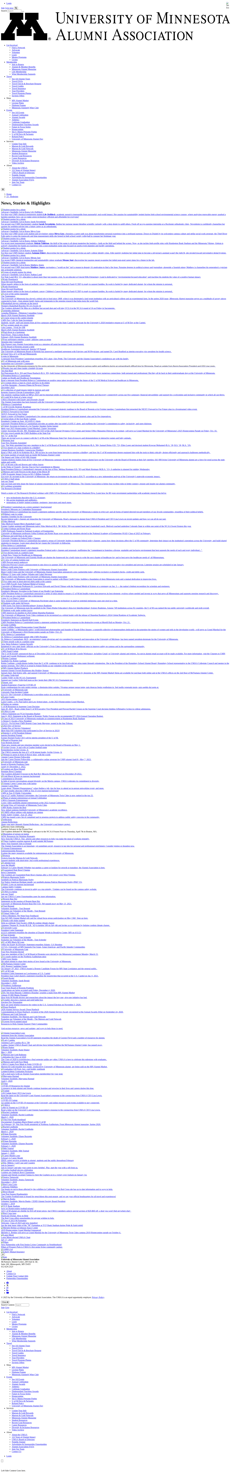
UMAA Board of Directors (23, 173)
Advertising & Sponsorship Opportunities (29, 177)
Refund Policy (18, 136)
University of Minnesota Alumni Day (27, 139)
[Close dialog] (2, 1460)
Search (4, 11)
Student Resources (19, 153)
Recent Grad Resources (22, 156)
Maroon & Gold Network (22, 148)
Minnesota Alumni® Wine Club (25, 108)
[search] (16, 8)
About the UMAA (19, 168)
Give (7, 1307)
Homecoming (17, 129)
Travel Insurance (19, 88)
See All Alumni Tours (21, 79)
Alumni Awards (18, 117)
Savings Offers (18, 96)
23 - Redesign (12, 196)
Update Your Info (19, 144)
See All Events (18, 112)
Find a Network (18, 47)
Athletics (15, 120)
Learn (14, 55)
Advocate (16, 50)
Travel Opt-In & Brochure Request (26, 84)
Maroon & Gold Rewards (22, 146)
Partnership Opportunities (17, 1278)
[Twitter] (7, 1285)
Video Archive (18, 163)
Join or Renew (18, 64)
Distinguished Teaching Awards (25, 124)
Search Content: (8, 1305)
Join (3, 8)
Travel (9, 1343)
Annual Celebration (20, 115)
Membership (11, 1329)
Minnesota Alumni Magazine (24, 69)
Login (8, 3)
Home (9, 194)
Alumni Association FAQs (23, 180)
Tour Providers (18, 91)
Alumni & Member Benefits (23, 67)
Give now (9, 8)
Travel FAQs (17, 81)
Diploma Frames (19, 105)
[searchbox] (14, 10)
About (9, 1271)
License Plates (18, 103)
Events (9, 1377)
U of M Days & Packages (23, 134)
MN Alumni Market (20, 100)
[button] (227, 5)
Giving (15, 60)
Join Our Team (18, 182)
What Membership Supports (23, 74)
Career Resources (19, 158)
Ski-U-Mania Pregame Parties (24, 132)
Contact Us (16, 185)
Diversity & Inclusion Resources (25, 160)
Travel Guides (18, 86)
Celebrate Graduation (21, 122)
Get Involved (12, 1312)
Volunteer (16, 52)
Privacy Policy (98, 1297)
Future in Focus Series (21, 127)
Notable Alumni (18, 175)
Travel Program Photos (21, 93)
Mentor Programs (19, 57)
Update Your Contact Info (17, 1276)
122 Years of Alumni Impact (23, 170)
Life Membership (19, 72)
